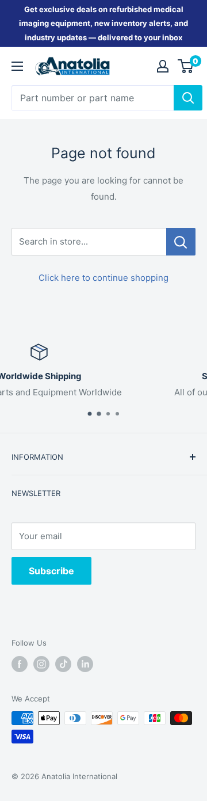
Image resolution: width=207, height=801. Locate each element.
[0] (186, 66)
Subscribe (51, 571)
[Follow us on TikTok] (63, 664)
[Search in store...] (180, 241)
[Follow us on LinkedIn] (85, 664)
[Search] (188, 97)
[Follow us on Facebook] (20, 664)
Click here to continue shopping (103, 277)
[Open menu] (17, 66)
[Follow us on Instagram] (41, 664)
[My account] (162, 66)
